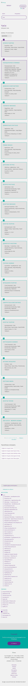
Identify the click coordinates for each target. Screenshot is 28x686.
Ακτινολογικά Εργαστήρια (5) (10, 567)
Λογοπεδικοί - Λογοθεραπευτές (11, 265)
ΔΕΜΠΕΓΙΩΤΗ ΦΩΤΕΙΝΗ (10, 243)
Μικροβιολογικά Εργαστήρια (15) (11, 520)
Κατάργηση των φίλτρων (8, 489)
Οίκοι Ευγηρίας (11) (8, 531)
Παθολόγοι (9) (7, 548)
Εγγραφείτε (14, 643)
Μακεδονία (13, 69)
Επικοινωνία (14, 673)
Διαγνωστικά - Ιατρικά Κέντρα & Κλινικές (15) (13, 519)
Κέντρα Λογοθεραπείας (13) (10, 528)
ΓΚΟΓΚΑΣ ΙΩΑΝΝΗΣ (8, 263)
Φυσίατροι (7, 364)
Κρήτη (6, 111)
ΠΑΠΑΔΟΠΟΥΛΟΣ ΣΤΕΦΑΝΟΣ (11, 63)
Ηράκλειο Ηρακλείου (9, 110)
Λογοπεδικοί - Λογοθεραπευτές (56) (12, 496)
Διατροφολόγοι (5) (8, 569)
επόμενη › (21, 438)
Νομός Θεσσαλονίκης (19, 208)
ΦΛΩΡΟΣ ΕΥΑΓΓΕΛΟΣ (9, 184)
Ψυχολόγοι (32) (7, 498)
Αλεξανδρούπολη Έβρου (10, 130)
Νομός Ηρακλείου (18, 110)
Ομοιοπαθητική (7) (8, 559)
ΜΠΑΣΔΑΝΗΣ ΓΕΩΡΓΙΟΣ (10, 283)
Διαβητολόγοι (13, 167)
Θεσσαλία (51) (6, 597)
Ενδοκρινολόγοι (8, 88)
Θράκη (18, 70)
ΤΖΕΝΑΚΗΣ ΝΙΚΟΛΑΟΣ (9, 105)
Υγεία (11, 45)
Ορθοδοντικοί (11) (8, 533)
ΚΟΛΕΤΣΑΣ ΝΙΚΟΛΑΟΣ (9, 204)
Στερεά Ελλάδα (21, 47)
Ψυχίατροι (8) (7, 552)
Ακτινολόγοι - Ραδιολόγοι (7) (10, 556)
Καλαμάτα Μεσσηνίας (9, 247)
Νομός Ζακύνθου (8, 169)
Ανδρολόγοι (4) (7, 574)
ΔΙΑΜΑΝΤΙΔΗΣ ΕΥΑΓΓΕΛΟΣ (10, 125)
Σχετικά (14, 668)
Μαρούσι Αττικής (8, 228)
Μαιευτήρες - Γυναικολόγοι (10, 246)
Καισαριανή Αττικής (9, 386)
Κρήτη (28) (5, 599)
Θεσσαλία (7, 92)
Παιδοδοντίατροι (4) (8, 582)
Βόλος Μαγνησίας (8, 90)
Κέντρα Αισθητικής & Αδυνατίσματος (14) (13, 522)
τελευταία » (14, 439)
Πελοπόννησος (8, 249)
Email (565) (5, 610)
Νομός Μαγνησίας (17, 90)
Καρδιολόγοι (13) (8, 526)
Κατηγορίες (14, 664)
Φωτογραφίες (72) (6, 615)
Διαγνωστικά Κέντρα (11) (9, 530)
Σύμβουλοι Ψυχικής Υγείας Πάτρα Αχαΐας (10, 458)
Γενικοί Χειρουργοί (9, 285)
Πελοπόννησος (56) (7, 595)
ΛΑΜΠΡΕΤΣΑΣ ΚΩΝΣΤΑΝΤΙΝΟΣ (12, 302)
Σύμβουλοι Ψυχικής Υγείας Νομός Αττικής (10, 450)
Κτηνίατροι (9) (7, 543)
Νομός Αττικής (14, 47)
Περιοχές (14, 666)
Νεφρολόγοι (7, 108)
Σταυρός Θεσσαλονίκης (10, 208)
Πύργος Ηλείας (8, 366)
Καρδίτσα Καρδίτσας (9, 425)
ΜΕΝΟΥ (9, 5)
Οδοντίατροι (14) (8, 524)
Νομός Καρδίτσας (17, 425)
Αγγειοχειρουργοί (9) (9, 539)
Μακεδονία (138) (6, 593)
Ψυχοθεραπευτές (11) (9, 535)
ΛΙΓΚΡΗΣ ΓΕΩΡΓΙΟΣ (8, 43)
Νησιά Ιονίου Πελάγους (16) (9, 603)
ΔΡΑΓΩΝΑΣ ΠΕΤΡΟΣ (8, 165)
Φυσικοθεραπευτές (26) (9, 505)
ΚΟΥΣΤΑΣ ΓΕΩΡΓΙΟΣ (8, 224)
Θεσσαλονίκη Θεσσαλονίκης (11, 188)
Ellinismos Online (14, 675)
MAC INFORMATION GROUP (19, 682)
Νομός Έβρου (19, 130)
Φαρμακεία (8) (7, 550)
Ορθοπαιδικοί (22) (8, 511)
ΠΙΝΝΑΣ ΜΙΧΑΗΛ (7, 145)
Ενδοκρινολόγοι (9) (8, 541)
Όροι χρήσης (14, 670)
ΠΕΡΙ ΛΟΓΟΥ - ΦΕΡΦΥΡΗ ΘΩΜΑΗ (12, 420)
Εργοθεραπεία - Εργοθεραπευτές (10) (12, 537)
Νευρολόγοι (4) (7, 580)
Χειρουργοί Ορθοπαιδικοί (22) (10, 509)
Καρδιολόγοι (7, 128)
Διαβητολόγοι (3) (8, 584)
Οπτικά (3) (6, 585)
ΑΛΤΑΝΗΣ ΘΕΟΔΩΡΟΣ (9, 361)
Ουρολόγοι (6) (7, 563)
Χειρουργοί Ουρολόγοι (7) (10, 558)
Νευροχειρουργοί (8, 66)
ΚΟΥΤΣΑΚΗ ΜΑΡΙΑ (8, 381)
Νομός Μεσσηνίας (18, 247)
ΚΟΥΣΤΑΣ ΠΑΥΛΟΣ (8, 401)
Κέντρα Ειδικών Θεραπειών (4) (10, 576)
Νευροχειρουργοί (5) (8, 571)
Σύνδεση (14, 677)
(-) (2, 494)
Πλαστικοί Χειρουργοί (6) (9, 565)
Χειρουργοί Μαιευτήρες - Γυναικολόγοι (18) (13, 517)
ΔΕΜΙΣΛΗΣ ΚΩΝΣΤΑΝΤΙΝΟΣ (11, 86)
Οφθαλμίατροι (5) (8, 572)
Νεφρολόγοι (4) (7, 578)
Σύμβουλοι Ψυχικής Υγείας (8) (10, 554)
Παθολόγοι (7, 167)
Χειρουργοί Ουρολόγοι (10, 206)
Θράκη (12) (5, 606)
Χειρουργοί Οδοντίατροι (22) (10, 507)
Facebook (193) (6, 613)
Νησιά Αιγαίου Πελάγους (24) (9, 601)
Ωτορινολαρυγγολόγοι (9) (10, 546)
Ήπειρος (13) (5, 604)
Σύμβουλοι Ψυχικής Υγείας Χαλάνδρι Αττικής (11, 453)
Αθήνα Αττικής (8, 327)
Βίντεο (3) (5, 617)
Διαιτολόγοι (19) (7, 515)
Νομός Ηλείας (14, 366)
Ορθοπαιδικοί (7, 187)
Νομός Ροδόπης (12, 70)
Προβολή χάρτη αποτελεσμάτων (10, 485)
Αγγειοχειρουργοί (8, 227)
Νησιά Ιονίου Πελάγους (18, 169)
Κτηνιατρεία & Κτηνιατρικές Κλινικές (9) (12, 545)
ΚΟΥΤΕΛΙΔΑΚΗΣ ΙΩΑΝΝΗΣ (10, 342)
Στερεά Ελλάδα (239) (7, 591)
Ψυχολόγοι (7, 45)
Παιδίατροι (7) (7, 561)
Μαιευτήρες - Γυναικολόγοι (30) (11, 502)
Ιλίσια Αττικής (7, 47)
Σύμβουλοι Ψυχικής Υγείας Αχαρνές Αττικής (11, 455)
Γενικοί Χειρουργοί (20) (9, 513)
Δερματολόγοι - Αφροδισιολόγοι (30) (12, 500)
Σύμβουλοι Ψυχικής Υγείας (7, 448)
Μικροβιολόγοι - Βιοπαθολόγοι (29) (12, 504)
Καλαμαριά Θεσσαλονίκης (10, 67)
